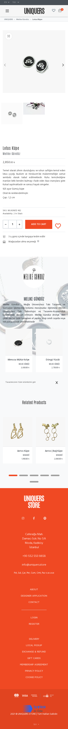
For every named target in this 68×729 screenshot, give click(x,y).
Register (34, 624)
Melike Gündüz (22, 19)
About (34, 589)
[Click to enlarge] (8, 36)
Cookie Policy (34, 677)
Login (34, 617)
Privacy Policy (34, 671)
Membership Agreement (34, 664)
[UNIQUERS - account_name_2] (34, 518)
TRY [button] (14, 2)
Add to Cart (38, 224)
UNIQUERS (8, 19)
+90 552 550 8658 (34, 556)
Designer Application (34, 595)
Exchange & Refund (34, 651)
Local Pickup (34, 645)
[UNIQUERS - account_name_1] (23, 518)
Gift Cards (34, 658)
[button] (7, 2)
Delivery (34, 639)
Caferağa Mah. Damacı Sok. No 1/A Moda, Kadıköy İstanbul (34, 541)
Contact (34, 602)
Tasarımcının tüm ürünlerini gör (20, 382)
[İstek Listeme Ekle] (58, 225)
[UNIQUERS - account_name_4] (45, 518)
